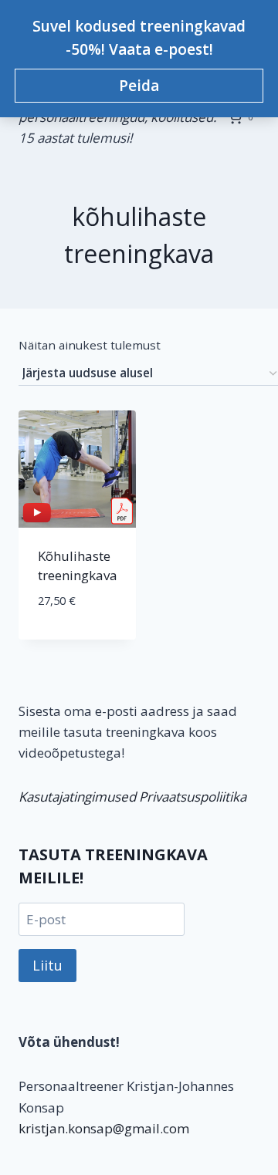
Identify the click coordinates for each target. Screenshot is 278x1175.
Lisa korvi (77, 636)
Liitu (47, 965)
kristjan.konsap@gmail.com (104, 1128)
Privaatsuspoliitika (192, 796)
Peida (139, 86)
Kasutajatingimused (77, 796)
